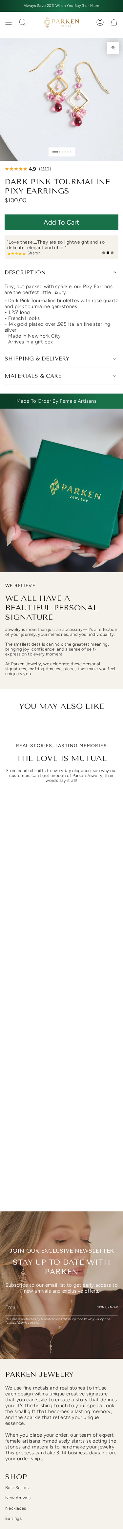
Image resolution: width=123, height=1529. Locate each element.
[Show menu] (8, 22)
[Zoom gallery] (113, 48)
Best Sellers (17, 1487)
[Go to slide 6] (70, 151)
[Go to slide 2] (59, 151)
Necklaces (15, 1508)
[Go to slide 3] (62, 151)
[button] (61, 222)
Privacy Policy (94, 1319)
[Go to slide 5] (67, 151)
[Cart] (114, 22)
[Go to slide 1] (55, 151)
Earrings (13, 1518)
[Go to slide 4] (64, 151)
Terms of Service (17, 1322)
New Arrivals (18, 1497)
